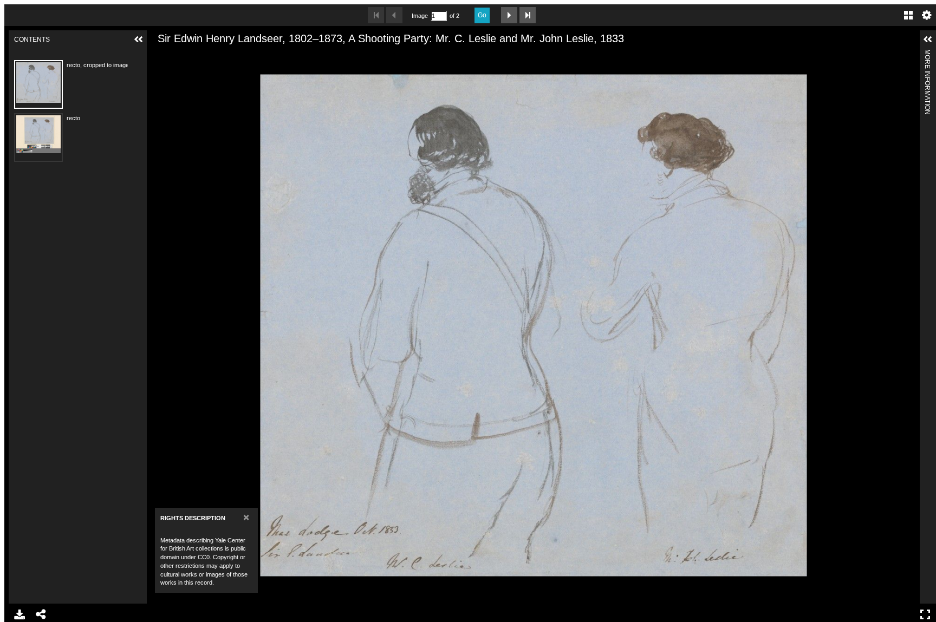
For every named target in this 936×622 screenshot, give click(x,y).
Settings (927, 15)
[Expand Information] (927, 39)
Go (482, 15)
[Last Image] (527, 15)
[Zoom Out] (178, 55)
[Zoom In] (160, 55)
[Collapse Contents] (138, 39)
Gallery (908, 15)
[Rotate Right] (197, 55)
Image (420, 15)
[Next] (907, 325)
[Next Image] (509, 15)
